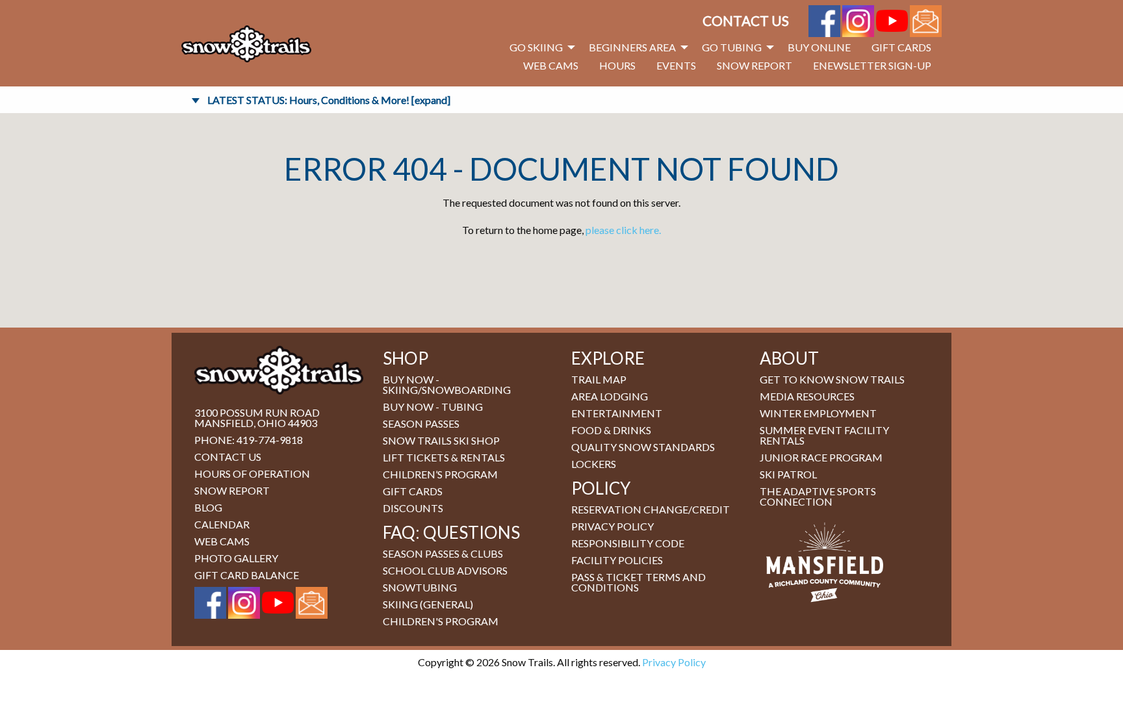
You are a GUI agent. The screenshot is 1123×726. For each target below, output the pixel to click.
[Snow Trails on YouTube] (892, 19)
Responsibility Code (627, 543)
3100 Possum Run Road (257, 412)
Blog (208, 507)
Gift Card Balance (246, 575)
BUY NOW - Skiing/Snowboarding (447, 384)
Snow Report (754, 65)
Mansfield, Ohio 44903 (255, 423)
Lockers (593, 464)
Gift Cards (901, 47)
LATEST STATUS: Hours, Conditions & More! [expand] (328, 100)
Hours (617, 65)
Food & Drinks (611, 430)
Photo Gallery (236, 558)
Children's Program (440, 621)
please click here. (623, 230)
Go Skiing (536, 47)
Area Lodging (609, 396)
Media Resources (807, 396)
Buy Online (819, 47)
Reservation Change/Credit (650, 509)
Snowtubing (420, 587)
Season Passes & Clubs (443, 553)
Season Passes (421, 423)
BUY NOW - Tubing (433, 406)
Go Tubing (732, 47)
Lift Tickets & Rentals (444, 457)
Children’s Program (440, 474)
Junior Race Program (821, 457)
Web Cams (550, 65)
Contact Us (746, 20)
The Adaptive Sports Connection (818, 496)
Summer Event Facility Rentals (824, 435)
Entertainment (616, 413)
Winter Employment (818, 413)
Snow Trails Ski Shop (441, 440)
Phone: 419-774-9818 (248, 440)
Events (676, 65)
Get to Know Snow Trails (832, 379)
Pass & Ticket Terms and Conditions (638, 582)
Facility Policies (617, 560)
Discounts (413, 508)
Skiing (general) (428, 604)
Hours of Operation (252, 473)
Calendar (222, 524)
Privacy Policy (612, 526)
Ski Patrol (788, 474)
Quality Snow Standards (643, 447)
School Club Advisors (445, 570)
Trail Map (598, 379)
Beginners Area (632, 47)
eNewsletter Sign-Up (872, 65)
